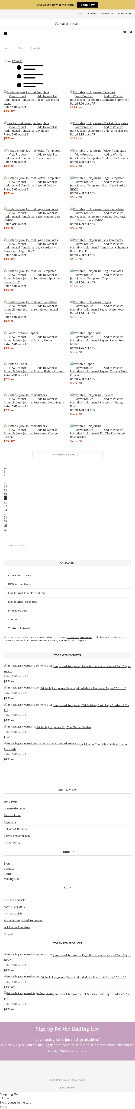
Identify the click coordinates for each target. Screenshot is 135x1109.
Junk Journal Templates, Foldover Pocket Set (99, 130)
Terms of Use (124, 13)
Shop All (13, 619)
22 (5, 506)
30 (5, 525)
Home (7, 48)
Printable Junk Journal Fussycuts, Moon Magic (34, 402)
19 (5, 494)
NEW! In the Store (14, 906)
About (8, 874)
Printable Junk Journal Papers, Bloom (28, 340)
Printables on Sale (19, 575)
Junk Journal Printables (22, 601)
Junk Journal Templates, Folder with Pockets (99, 158)
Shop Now (88, 5)
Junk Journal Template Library (27, 593)
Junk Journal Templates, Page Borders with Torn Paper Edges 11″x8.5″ (98, 218)
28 (5, 517)
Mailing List (11, 879)
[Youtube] (72, 1067)
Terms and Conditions (17, 835)
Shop (20, 48)
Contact (9, 869)
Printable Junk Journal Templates (23, 920)
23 (5, 510)
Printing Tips (108, 13)
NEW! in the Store (19, 584)
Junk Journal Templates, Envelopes (26, 130)
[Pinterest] (63, 1067)
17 (5, 487)
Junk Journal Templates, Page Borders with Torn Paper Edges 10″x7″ (31, 249)
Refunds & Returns (15, 829)
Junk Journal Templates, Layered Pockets (30, 185)
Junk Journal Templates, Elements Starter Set (99, 99)
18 (5, 490)
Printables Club (17, 610)
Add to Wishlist (47, 96)
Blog (7, 863)
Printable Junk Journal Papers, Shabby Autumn (34, 371)
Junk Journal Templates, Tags (89, 278)
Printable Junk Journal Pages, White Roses (97, 309)
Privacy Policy (12, 842)
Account (78, 13)
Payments (10, 822)
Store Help (92, 13)
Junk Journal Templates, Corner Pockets (30, 158)
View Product (17, 96)
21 (5, 502)
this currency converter (79, 637)
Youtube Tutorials (19, 628)
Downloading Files (14, 808)
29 (5, 521)
